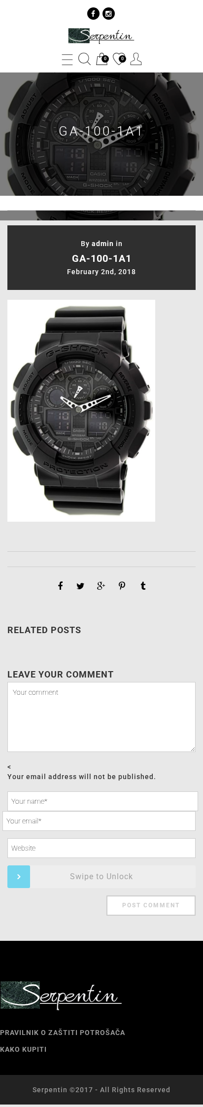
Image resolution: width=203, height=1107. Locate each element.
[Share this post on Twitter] (81, 586)
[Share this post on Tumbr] (143, 586)
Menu (67, 59)
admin (103, 244)
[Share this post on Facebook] (60, 586)
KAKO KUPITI (23, 1049)
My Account (136, 59)
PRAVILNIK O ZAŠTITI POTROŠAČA (62, 1032)
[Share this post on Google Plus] (101, 586)
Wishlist (118, 59)
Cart (101, 59)
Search (84, 59)
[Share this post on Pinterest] (122, 586)
